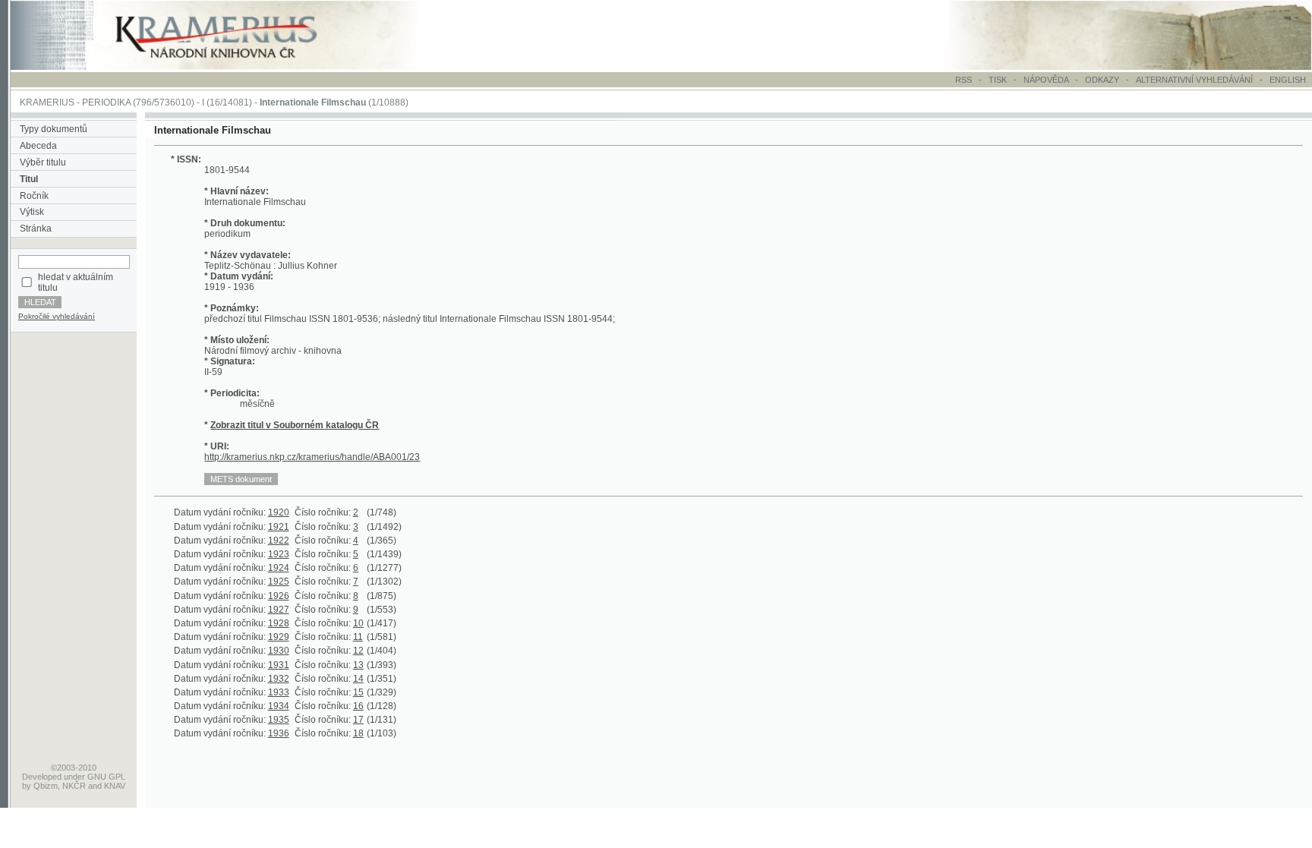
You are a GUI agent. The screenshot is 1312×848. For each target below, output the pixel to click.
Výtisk (32, 211)
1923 (278, 554)
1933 (278, 692)
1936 (278, 733)
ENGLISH (1287, 79)
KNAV (114, 785)
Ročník (34, 196)
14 (358, 678)
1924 (278, 568)
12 (358, 650)
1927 (278, 609)
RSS (963, 79)
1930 (278, 650)
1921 (278, 527)
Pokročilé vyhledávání (56, 316)
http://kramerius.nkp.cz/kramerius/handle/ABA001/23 (312, 457)
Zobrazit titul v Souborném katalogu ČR (294, 425)
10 (358, 623)
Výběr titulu (43, 162)
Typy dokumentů (53, 129)
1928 (278, 623)
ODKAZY (1102, 79)
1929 (278, 637)
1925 (278, 581)
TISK (999, 79)
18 (358, 733)
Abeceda (38, 145)
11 (358, 637)
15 (358, 692)
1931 (278, 665)
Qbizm (45, 785)
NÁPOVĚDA (1045, 79)
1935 (278, 719)
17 (358, 719)
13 (358, 665)
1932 (278, 678)
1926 (278, 596)
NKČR (74, 785)
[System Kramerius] (233, 66)
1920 (278, 512)
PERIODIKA (106, 102)
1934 (278, 706)
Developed (42, 776)
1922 (278, 540)
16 (358, 706)
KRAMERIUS (47, 102)
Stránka (36, 228)
